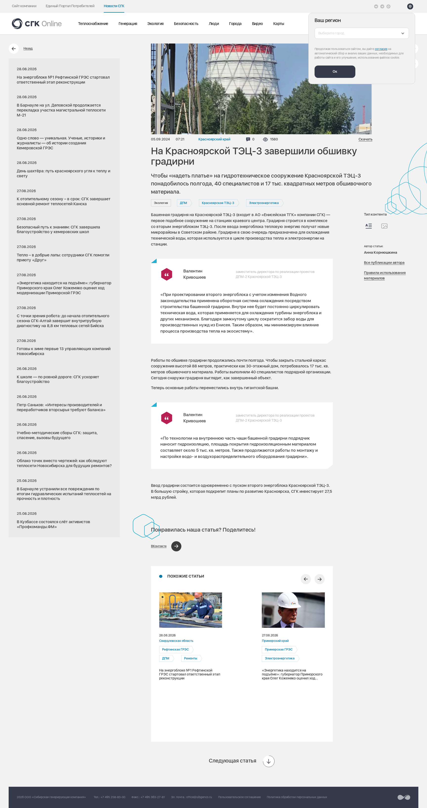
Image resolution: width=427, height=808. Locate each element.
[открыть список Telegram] (382, 6)
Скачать (365, 139)
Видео (257, 23)
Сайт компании (24, 6)
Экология (155, 23)
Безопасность (186, 23)
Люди (214, 23)
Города (235, 23)
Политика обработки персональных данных (297, 797)
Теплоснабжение (93, 23)
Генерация (128, 23)
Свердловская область (176, 641)
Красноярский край (214, 139)
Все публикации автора (384, 262)
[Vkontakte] (376, 6)
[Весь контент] (368, 226)
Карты (278, 23)
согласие (381, 49)
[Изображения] (384, 226)
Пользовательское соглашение (239, 797)
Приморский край (275, 641)
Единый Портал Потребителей (70, 6)
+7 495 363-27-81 (153, 797)
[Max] (388, 6)
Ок (335, 71)
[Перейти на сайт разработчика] (404, 797)
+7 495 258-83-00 (113, 797)
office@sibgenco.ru (199, 797)
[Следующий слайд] (320, 579)
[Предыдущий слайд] (306, 579)
